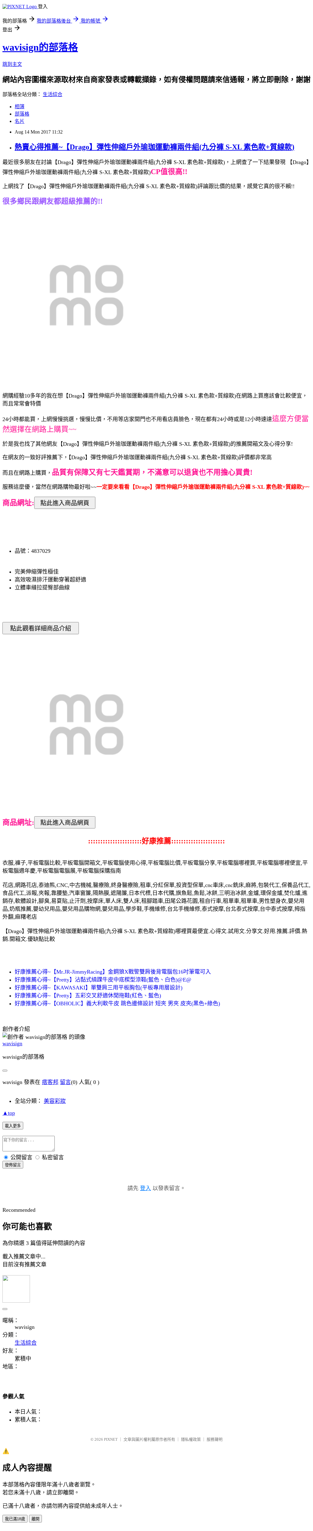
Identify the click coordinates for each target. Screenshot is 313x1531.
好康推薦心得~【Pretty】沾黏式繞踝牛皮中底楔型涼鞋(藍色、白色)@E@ (103, 980)
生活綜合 (52, 94)
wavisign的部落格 (40, 47)
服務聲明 (215, 1439)
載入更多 (13, 1126)
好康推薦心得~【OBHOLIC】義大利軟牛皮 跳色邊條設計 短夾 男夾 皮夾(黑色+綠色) (117, 1003)
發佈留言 (13, 1165)
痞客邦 (50, 1082)
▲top (8, 1113)
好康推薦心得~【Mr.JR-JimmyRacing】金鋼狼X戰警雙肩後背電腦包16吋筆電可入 (113, 972)
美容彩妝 (55, 1101)
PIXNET (111, 1439)
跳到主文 (12, 64)
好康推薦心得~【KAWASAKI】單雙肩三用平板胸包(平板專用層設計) (98, 988)
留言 (65, 1082)
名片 (19, 121)
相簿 (19, 106)
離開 (35, 1519)
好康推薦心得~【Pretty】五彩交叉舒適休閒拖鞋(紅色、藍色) (88, 996)
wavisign (12, 1043)
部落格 (22, 113)
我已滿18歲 (15, 1519)
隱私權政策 (191, 1439)
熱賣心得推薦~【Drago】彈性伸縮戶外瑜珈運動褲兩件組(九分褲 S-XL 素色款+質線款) (154, 147)
